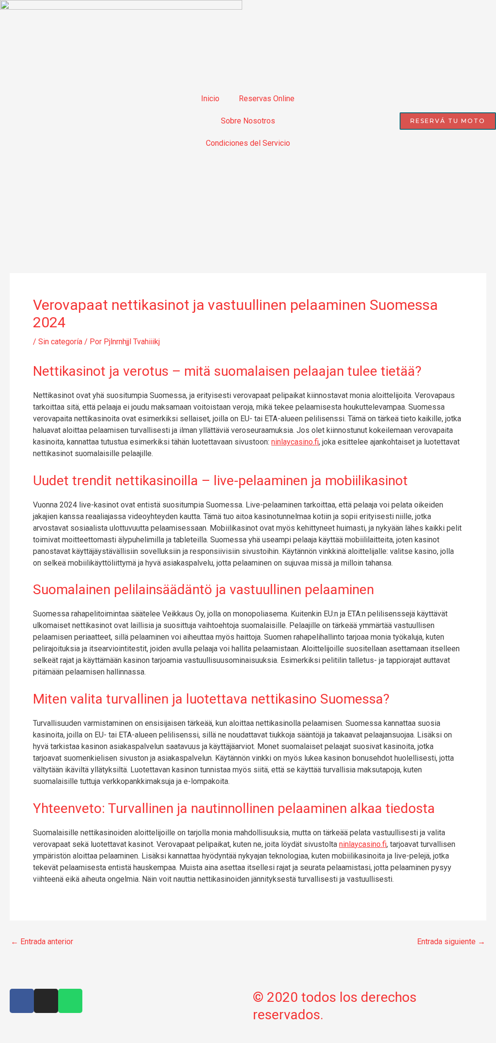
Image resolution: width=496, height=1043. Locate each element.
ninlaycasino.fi (295, 441)
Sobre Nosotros (248, 120)
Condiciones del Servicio (248, 143)
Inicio (210, 98)
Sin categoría (60, 341)
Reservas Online (266, 98)
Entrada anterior (42, 942)
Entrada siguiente (451, 942)
